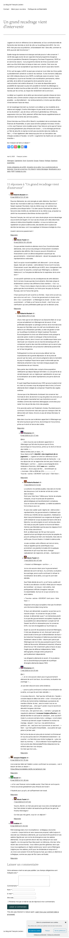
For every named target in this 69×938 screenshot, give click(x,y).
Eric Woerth (32, 169)
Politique (47, 160)
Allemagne (10, 160)
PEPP (13, 171)
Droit (24, 160)
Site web (10, 898)
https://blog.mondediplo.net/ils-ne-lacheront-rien (28, 769)
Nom (9, 890)
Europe (36, 160)
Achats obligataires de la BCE (16, 167)
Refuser (47, 930)
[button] (65, 922)
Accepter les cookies (34, 930)
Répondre (14, 235)
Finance (41, 160)
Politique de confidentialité (40, 934)
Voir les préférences (60, 930)
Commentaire (12, 886)
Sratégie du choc (20, 171)
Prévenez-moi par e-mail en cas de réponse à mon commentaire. (32, 902)
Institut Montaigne (42, 169)
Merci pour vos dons (18, 9)
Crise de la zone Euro (21, 169)
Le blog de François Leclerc (13, 5)
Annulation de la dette (34, 167)
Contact (6, 9)
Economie (30, 160)
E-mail (10, 894)
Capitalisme (18, 160)
